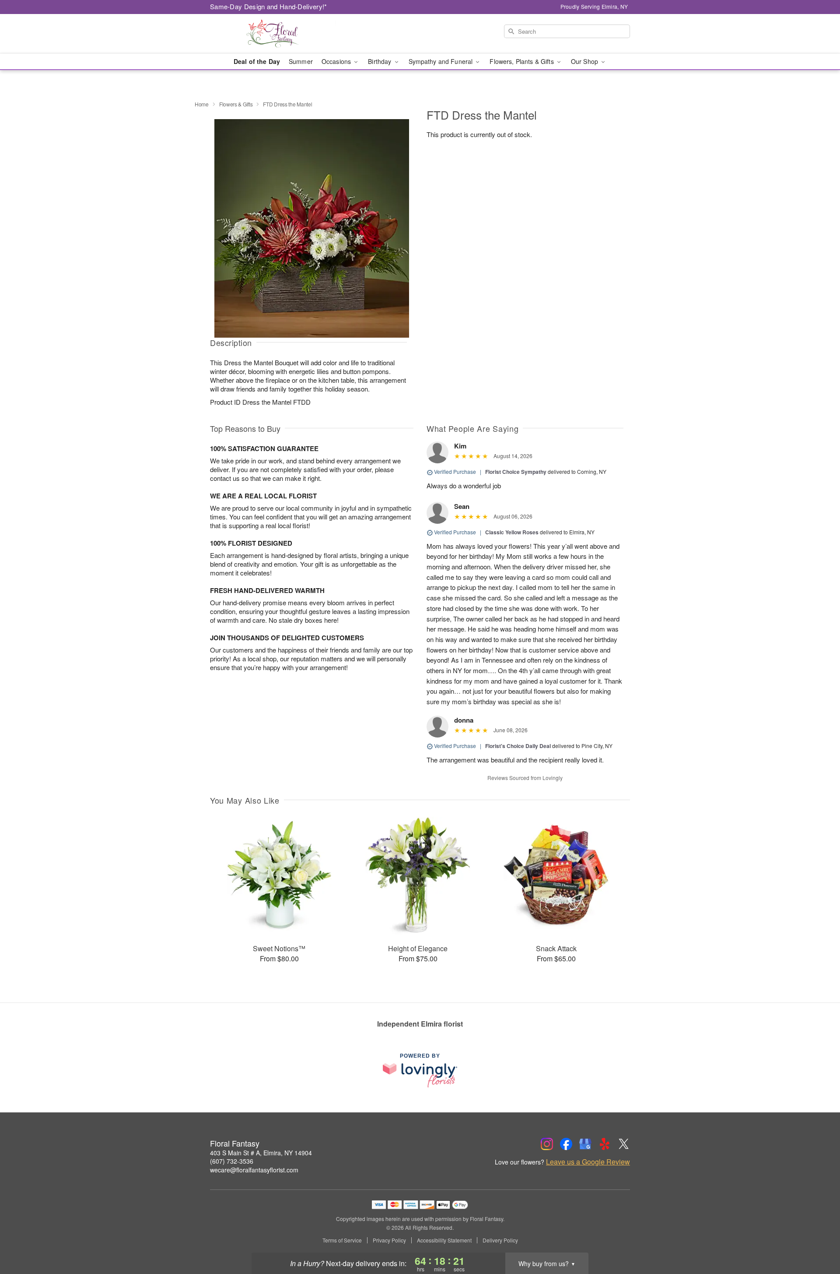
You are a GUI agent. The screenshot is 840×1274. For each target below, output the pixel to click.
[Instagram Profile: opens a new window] (547, 1144)
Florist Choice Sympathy (515, 472)
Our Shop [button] (585, 61)
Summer (301, 61)
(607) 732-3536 (231, 1161)
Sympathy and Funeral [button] (442, 61)
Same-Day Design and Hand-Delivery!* (268, 6)
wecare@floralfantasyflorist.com (254, 1169)
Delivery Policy (500, 1240)
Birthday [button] (380, 61)
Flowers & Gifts (236, 104)
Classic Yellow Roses (512, 532)
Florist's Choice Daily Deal (518, 746)
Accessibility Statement (444, 1240)
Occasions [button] (337, 61)
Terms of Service (342, 1240)
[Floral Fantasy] (273, 33)
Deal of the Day (257, 61)
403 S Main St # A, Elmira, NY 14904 (261, 1152)
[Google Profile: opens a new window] (585, 1144)
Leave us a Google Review (588, 1162)
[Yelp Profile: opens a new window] (604, 1144)
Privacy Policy (389, 1240)
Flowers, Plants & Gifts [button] (522, 61)
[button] (817, 1237)
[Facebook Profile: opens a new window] (566, 1144)
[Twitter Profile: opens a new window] (624, 1144)
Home (202, 104)
